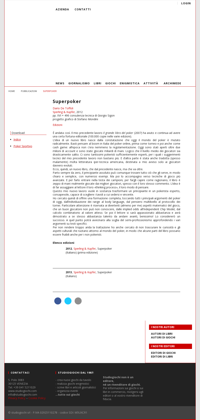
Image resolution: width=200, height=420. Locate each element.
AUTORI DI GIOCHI (163, 337)
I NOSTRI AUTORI (162, 327)
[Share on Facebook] (57, 303)
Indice (17, 139)
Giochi (110, 83)
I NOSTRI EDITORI (163, 346)
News (60, 83)
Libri (97, 83)
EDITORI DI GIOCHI (163, 353)
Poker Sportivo (22, 146)
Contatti (83, 9)
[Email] (180, 74)
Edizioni (57, 125)
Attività (151, 83)
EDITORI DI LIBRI (162, 356)
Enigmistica (130, 83)
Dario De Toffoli (63, 108)
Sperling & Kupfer (64, 112)
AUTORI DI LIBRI (161, 333)
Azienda (62, 9)
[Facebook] (158, 74)
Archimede (172, 83)
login (186, 3)
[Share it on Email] (78, 303)
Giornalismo (79, 83)
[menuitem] (124, 22)
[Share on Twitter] (67, 303)
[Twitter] (173, 74)
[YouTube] (166, 74)
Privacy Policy (16, 398)
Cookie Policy (37, 398)
